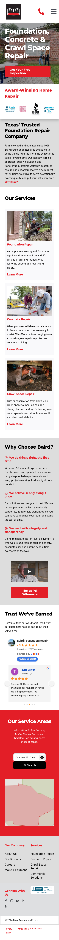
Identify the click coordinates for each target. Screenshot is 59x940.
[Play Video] (29, 571)
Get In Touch (36, 928)
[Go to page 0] (24, 704)
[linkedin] (23, 900)
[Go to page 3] (32, 704)
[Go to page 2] (29, 704)
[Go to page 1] (27, 704)
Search (31, 765)
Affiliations (23, 929)
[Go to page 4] (34, 704)
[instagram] (11, 900)
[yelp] (6, 906)
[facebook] (6, 900)
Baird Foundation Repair (32, 640)
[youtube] (17, 900)
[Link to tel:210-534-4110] (41, 11)
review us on (26, 658)
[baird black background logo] (13, 4)
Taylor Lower (27, 669)
